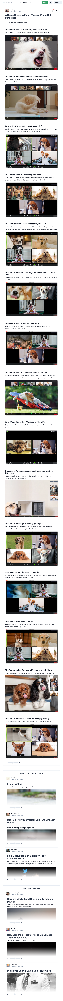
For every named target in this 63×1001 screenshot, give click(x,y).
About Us (58, 2)
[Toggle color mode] (50, 2)
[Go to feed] (56, 10)
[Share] (52, 10)
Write (44, 2)
